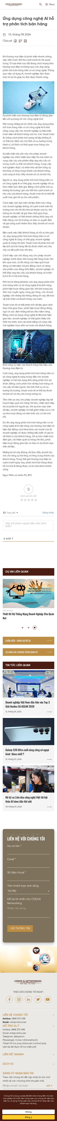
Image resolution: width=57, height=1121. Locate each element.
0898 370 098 (18, 1019)
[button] (22, 627)
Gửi (48, 1086)
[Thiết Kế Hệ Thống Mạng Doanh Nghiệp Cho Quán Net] (28, 600)
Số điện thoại (16, 872)
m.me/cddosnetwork (26, 1040)
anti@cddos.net (17, 1033)
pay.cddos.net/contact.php (31, 1043)
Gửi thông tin (20, 928)
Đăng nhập (48, 513)
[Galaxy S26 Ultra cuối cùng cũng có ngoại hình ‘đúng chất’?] (28, 741)
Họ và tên (14, 846)
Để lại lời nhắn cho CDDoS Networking (24, 901)
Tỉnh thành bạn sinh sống (23, 886)
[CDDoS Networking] (14, 4)
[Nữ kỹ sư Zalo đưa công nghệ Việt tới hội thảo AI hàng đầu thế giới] (28, 788)
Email (11, 859)
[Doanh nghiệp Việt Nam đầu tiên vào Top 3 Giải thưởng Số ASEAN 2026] (28, 693)
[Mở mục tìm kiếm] (40, 4)
